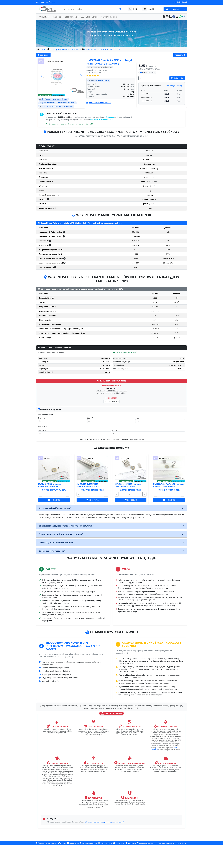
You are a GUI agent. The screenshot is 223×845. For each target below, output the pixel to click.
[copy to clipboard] (163, 17)
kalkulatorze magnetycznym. (102, 119)
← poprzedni (44, 54)
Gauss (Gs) (42, 430)
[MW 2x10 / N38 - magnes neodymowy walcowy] (54, 468)
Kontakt (113, 17)
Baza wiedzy (74, 843)
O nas (63, 843)
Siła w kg (41, 418)
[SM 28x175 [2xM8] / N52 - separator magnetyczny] (92, 468)
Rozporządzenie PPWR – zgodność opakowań (57, 106)
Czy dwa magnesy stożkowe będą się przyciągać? (61, 534)
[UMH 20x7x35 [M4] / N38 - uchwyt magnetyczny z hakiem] (169, 468)
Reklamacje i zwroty (147, 843)
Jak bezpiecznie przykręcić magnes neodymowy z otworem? (66, 526)
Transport (104, 17)
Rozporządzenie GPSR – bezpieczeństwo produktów (58, 103)
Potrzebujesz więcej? (174, 85)
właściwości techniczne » (100, 102)
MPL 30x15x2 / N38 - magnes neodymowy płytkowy (128, 485)
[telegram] (183, 17)
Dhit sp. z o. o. (181, 843)
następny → (181, 54)
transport (148, 72)
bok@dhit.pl (182, 2)
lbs (138, 418)
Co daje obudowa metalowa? (52, 551)
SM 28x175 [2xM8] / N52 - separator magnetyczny (88, 485)
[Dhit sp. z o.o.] (47, 9)
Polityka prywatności (89, 843)
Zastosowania (71, 17)
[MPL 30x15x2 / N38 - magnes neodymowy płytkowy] (130, 468)
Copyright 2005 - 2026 (166, 843)
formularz (110, 117)
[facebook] (173, 17)
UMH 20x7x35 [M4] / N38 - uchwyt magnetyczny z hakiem (168, 485)
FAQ (37, 2)
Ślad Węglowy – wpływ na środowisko (54, 99)
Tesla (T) (115, 430)
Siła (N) (90, 418)
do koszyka (178, 78)
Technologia (56, 17)
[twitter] (177, 17)
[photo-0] (59, 90)
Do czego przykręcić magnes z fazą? (55, 508)
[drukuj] (167, 17)
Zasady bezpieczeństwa (48, 843)
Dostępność (120, 843)
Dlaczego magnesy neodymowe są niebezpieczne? (104, 822)
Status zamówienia (47, 2)
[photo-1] (63, 90)
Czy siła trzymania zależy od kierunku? (56, 542)
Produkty (43, 17)
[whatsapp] (180, 17)
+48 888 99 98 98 (63, 117)
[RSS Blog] (170, 17)
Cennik (95, 17)
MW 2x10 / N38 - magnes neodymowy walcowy (49, 485)
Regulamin (131, 843)
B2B (82, 17)
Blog (88, 17)
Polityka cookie (106, 843)
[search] (120, 9)
